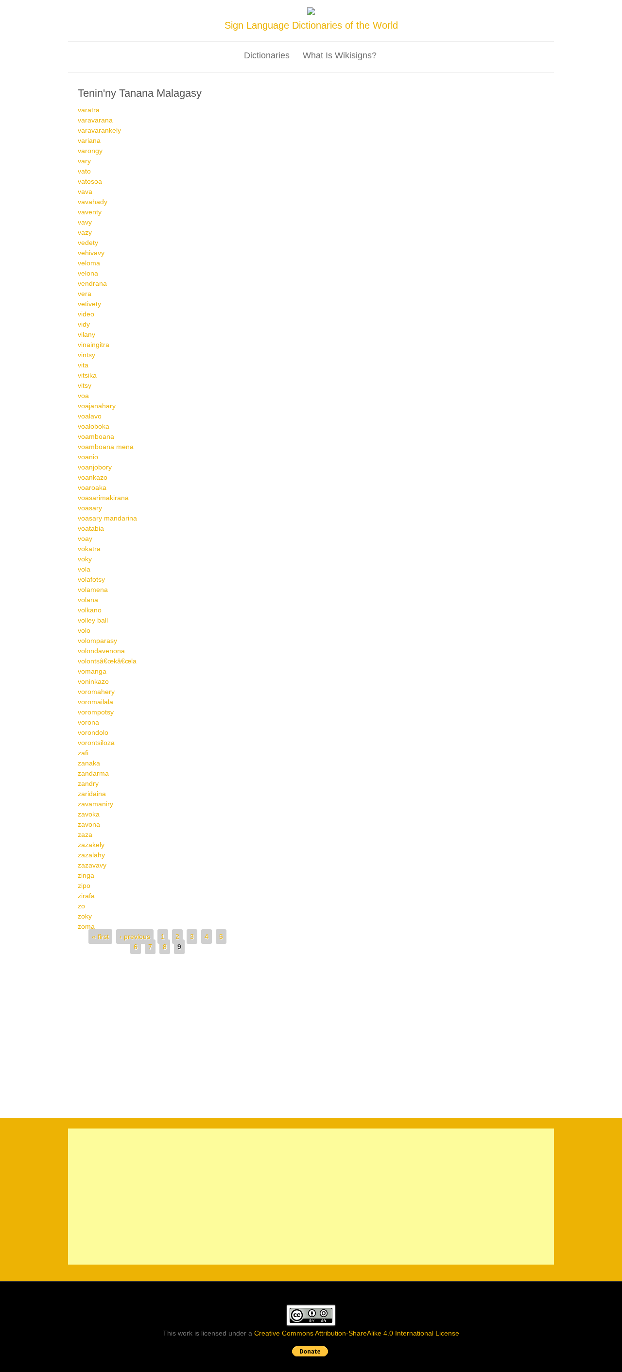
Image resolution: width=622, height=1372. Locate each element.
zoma (86, 926)
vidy (84, 324)
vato (84, 171)
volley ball (93, 620)
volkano (90, 610)
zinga (86, 875)
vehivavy (91, 253)
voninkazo (93, 681)
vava (85, 191)
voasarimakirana (103, 498)
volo (84, 630)
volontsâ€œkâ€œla (107, 661)
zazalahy (91, 855)
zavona (89, 824)
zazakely (91, 845)
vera (84, 293)
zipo (84, 885)
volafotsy (91, 579)
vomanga (92, 671)
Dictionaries (267, 55)
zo (81, 906)
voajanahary (97, 406)
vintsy (86, 355)
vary (84, 161)
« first (100, 936)
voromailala (95, 702)
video (86, 314)
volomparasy (97, 640)
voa (83, 395)
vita (83, 365)
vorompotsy (96, 712)
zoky (85, 916)
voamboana (96, 436)
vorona (88, 722)
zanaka (89, 763)
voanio (88, 457)
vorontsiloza (96, 743)
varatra (89, 110)
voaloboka (93, 426)
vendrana (92, 283)
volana (88, 600)
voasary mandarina (107, 518)
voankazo (92, 477)
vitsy (84, 385)
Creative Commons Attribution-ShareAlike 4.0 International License (356, 1333)
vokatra (89, 549)
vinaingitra (93, 344)
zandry (88, 783)
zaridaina (92, 794)
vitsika (87, 375)
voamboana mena (106, 447)
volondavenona (101, 651)
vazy (85, 232)
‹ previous (135, 936)
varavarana (95, 120)
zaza (85, 834)
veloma (89, 263)
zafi (83, 753)
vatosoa (90, 181)
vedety (88, 242)
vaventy (90, 212)
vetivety (89, 304)
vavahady (92, 202)
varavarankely (99, 130)
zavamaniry (95, 804)
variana (89, 140)
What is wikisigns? (340, 55)
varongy (90, 151)
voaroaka (92, 487)
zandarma (93, 773)
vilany (86, 334)
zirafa (86, 896)
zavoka (89, 814)
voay (85, 538)
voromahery (96, 691)
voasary (90, 508)
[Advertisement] (311, 1032)
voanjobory (95, 467)
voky (85, 559)
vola (84, 569)
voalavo (90, 416)
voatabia (91, 528)
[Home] (311, 13)
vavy (85, 222)
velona (88, 273)
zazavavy (92, 865)
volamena (93, 589)
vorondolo (93, 732)
